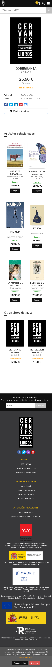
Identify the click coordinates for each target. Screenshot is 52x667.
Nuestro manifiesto (26, 512)
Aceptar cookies (20, 663)
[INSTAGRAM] (28, 452)
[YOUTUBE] (33, 452)
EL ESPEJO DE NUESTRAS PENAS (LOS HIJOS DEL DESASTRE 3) (37, 284)
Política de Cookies (26, 498)
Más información (26, 657)
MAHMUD (15, 232)
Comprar (15, 190)
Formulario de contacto (26, 472)
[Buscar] (49, 10)
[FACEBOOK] (19, 452)
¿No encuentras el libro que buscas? (26, 516)
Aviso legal (26, 486)
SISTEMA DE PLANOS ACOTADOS (15, 351)
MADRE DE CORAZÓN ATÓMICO (15, 172)
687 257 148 (26, 464)
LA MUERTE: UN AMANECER (37, 173)
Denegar (34, 663)
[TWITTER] (24, 452)
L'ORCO (37, 228)
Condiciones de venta (26, 490)
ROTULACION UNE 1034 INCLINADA (37, 351)
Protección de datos (26, 494)
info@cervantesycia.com (26, 468)
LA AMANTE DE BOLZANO (15, 284)
